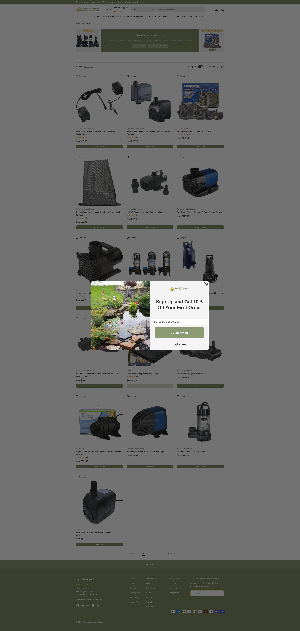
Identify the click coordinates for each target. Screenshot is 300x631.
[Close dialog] (206, 284)
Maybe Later (179, 344)
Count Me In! (179, 332)
